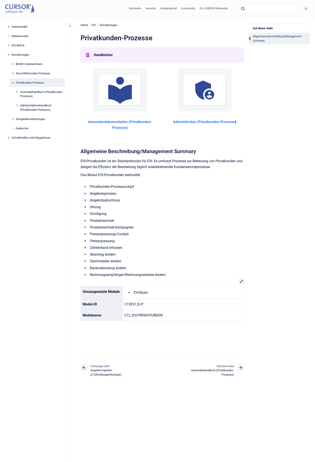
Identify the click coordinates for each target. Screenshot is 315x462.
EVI (94, 25)
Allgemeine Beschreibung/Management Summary (277, 38)
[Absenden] (242, 8)
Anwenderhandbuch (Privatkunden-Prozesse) (41, 94)
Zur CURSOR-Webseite (214, 8)
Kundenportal (168, 8)
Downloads (188, 8)
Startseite (135, 8)
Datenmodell (19, 26)
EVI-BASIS (18, 45)
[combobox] (268, 9)
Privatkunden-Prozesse (30, 82)
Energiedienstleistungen (30, 119)
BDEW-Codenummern (29, 64)
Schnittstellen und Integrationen (31, 137)
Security (150, 8)
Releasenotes (20, 36)
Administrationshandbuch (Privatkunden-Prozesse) (36, 107)
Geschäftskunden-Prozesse (33, 73)
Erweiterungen (20, 54)
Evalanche (22, 128)
